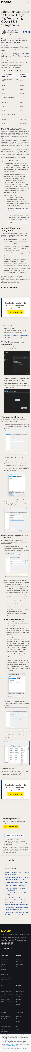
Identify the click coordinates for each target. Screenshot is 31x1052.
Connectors (4, 989)
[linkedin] (2, 943)
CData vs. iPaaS (5, 999)
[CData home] (7, 2)
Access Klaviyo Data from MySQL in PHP (17, 885)
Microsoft (18, 1024)
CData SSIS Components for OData (14, 338)
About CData (19, 989)
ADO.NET (3, 964)
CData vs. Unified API (6, 1002)
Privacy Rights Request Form (12, 1045)
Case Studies (4, 1018)
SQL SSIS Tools (19, 964)
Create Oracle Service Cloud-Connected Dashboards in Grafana (15, 899)
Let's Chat (6, 948)
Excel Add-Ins (4, 974)
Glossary (3, 1029)
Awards (18, 996)
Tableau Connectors (6, 979)
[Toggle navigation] (27, 2)
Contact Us (19, 1007)
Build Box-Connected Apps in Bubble (16, 882)
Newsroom (19, 994)
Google (18, 1021)
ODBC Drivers (4, 959)
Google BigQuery (6, 46)
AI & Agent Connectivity (7, 994)
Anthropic (18, 1016)
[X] (5, 943)
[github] (8, 943)
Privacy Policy (12, 1042)
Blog (2, 1021)
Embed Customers (6, 996)
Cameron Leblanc (12, 30)
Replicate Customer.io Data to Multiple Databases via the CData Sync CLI (17, 878)
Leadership (19, 999)
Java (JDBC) (4, 961)
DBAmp (18, 967)
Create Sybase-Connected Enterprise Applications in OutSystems (17, 908)
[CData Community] (12, 943)
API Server (3, 969)
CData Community (5, 1016)
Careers (18, 1004)
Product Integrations (6, 991)
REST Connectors (5, 972)
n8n (17, 1026)
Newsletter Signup (5, 1026)
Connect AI (19, 961)
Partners (18, 1002)
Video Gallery (4, 1031)
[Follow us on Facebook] (23, 32)
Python (3, 967)
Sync (17, 959)
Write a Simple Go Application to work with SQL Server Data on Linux (17, 913)
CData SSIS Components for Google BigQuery (16, 335)
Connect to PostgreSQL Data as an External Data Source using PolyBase (16, 904)
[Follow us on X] (26, 32)
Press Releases (20, 991)
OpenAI (18, 1029)
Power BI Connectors (6, 977)
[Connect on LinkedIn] (29, 32)
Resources (3, 1024)
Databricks (19, 1018)
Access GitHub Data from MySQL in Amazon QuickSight (16, 889)
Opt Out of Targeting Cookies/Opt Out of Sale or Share (15, 1049)
